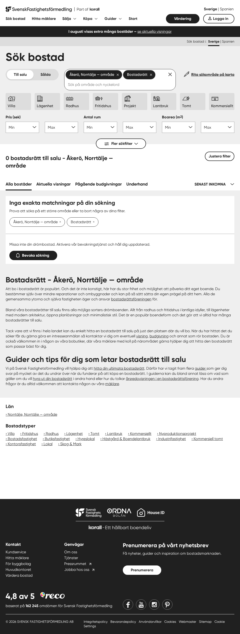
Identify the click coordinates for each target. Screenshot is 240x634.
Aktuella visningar (53, 184)
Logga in (220, 18)
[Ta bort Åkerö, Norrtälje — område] (59, 222)
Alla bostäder (19, 184)
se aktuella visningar (154, 31)
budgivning (159, 336)
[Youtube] (141, 604)
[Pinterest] (167, 604)
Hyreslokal (86, 439)
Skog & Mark (71, 444)
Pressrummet (75, 563)
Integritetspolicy (96, 621)
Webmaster (188, 621)
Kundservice (16, 552)
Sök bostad (15, 18)
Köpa (87, 18)
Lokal (48, 444)
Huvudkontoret (18, 569)
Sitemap (206, 621)
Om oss (70, 552)
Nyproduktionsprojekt (177, 433)
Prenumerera (142, 570)
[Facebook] (128, 604)
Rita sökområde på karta (212, 74)
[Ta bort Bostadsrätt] (92, 222)
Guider (110, 18)
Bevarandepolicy (123, 621)
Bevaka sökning (35, 255)
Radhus (52, 433)
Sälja (66, 18)
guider (200, 368)
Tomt (94, 433)
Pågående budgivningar (98, 184)
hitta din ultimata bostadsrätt (119, 368)
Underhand (137, 184)
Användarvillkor (150, 621)
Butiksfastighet (57, 439)
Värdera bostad (19, 575)
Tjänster (71, 558)
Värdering (182, 18)
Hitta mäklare (44, 18)
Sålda (46, 74)
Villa (11, 433)
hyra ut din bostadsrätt (52, 378)
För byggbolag (18, 563)
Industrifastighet (172, 439)
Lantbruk (114, 433)
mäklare (112, 384)
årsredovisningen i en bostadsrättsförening (162, 378)
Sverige (211, 9)
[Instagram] (154, 604)
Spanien (227, 9)
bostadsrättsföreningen (131, 299)
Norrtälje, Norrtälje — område (32, 414)
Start (133, 18)
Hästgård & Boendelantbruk (126, 439)
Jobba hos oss (76, 569)
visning (142, 336)
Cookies (170, 621)
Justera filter (220, 156)
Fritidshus (30, 433)
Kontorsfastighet (22, 444)
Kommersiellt (140, 433)
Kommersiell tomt (208, 439)
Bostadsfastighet (22, 439)
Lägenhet (74, 433)
